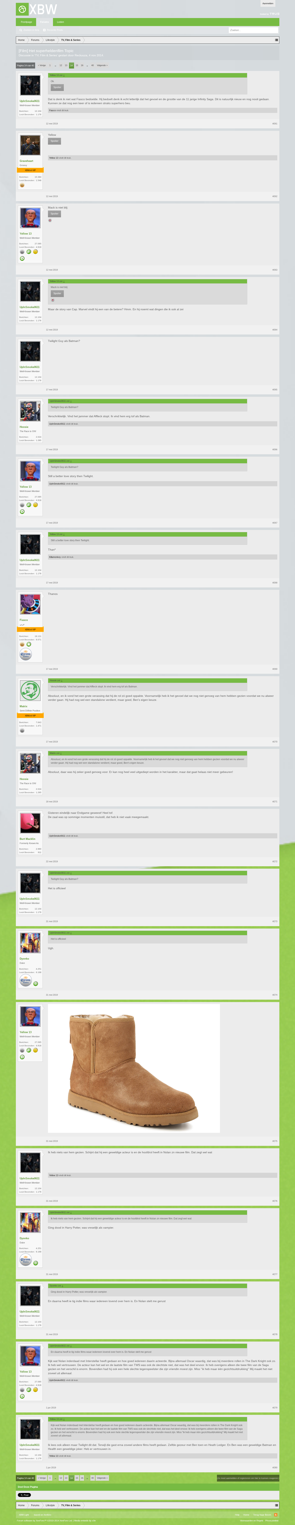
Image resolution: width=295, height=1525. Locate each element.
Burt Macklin (27, 838)
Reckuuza (81, 55)
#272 (275, 861)
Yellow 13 (53, 158)
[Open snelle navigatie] (276, 40)
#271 (275, 801)
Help (237, 1515)
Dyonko (24, 958)
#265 (275, 389)
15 (77, 65)
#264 (275, 329)
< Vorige (42, 65)
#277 (275, 1274)
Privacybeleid (271, 1520)
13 (66, 65)
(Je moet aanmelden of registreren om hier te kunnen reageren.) (248, 1478)
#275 (275, 1141)
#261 (275, 123)
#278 (275, 1334)
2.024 (38, 437)
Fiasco (52, 110)
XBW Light (24, 1515)
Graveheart (26, 160)
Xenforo (47, 1515)
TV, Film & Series (46, 55)
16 (82, 65)
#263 (275, 270)
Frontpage (26, 22)
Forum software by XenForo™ (44, 1520)
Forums (44, 22)
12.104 (38, 111)
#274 (275, 995)
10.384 (38, 177)
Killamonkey (55, 557)
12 (61, 65)
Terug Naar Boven (262, 1515)
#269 (275, 669)
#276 (275, 1201)
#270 (275, 741)
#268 (275, 582)
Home (246, 1515)
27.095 (38, 244)
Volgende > (102, 65)
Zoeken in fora (31, 30)
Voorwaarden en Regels (251, 1520)
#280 (275, 1467)
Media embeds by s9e (85, 1520)
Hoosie (24, 426)
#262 (275, 196)
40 (92, 65)
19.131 (38, 636)
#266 (275, 449)
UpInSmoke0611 (30, 101)
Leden (60, 22)
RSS (275, 1514)
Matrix (23, 706)
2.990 (38, 849)
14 (71, 65)
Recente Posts (55, 30)
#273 (275, 921)
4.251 (38, 969)
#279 (275, 1407)
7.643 (38, 722)
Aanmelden (267, 3)
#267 (275, 523)
